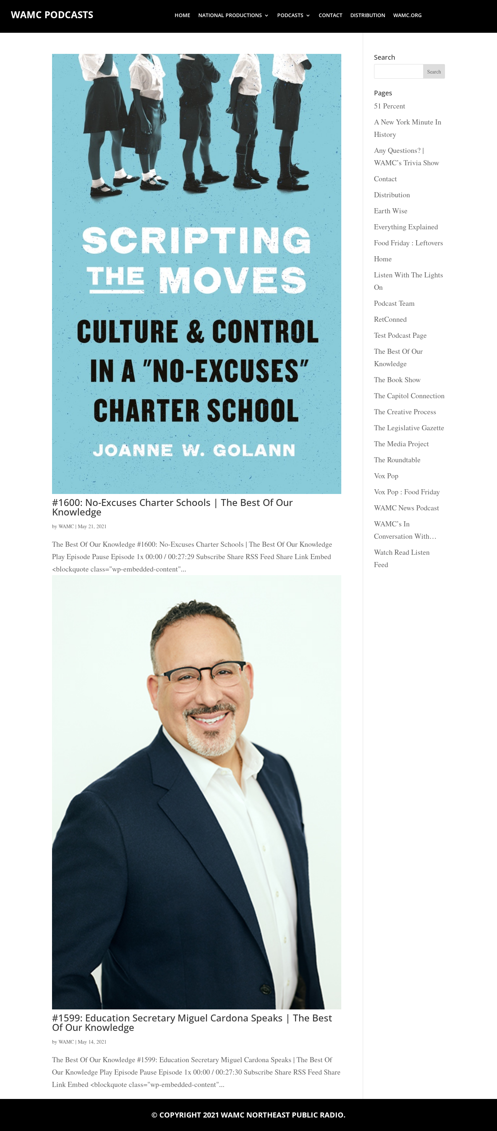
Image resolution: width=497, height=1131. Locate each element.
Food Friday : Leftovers (408, 243)
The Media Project (401, 443)
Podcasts (290, 16)
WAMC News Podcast (406, 508)
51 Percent (389, 106)
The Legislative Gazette (409, 427)
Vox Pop (386, 476)
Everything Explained (406, 227)
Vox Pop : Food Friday (407, 492)
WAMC (66, 526)
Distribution (367, 16)
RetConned (390, 319)
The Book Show (397, 379)
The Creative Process (405, 411)
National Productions (230, 16)
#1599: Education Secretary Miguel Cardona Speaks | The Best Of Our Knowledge (192, 1022)
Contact (330, 16)
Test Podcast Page (400, 335)
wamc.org (407, 16)
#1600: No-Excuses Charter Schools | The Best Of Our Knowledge (172, 507)
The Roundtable (397, 459)
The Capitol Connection (409, 395)
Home (182, 16)
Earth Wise (390, 210)
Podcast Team (394, 303)
